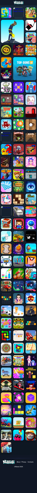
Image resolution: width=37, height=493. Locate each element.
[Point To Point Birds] (6, 199)
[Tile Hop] (6, 236)
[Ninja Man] (30, 25)
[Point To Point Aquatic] (6, 124)
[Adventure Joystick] (18, 422)
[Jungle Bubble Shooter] (18, 186)
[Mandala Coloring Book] (6, 348)
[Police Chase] (6, 435)
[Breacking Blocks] (18, 410)
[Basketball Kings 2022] (18, 248)
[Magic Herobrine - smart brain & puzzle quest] (30, 373)
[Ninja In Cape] (30, 310)
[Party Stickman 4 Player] (18, 261)
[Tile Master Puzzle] (6, 248)
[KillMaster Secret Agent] (30, 37)
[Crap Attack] (18, 149)
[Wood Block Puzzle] (18, 199)
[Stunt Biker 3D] (6, 360)
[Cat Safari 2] (30, 199)
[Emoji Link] (6, 335)
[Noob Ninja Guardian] (6, 174)
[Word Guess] (30, 323)
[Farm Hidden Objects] (30, 12)
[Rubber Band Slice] (6, 397)
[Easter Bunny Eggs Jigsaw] (18, 112)
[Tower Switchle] (30, 87)
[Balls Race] (6, 211)
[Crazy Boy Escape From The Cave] (18, 137)
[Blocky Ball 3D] (30, 124)
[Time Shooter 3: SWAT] (30, 273)
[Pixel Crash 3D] (30, 335)
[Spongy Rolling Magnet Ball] (18, 397)
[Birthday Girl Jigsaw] (30, 422)
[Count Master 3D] (6, 447)
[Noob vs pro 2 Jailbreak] (30, 261)
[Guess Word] (6, 298)
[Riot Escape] (6, 149)
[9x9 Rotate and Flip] (18, 99)
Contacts (30, 462)
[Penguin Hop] (6, 261)
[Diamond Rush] (6, 186)
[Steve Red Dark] (6, 99)
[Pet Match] (18, 335)
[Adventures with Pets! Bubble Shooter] (30, 211)
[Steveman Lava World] (30, 112)
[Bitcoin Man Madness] (6, 161)
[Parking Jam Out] (6, 373)
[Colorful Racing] (18, 236)
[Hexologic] (6, 410)
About (18, 462)
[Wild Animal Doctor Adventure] (18, 161)
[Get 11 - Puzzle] (18, 87)
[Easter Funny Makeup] (30, 161)
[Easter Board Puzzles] (18, 360)
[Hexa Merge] (18, 124)
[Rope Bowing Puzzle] (18, 286)
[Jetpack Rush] (30, 223)
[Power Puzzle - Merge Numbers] (30, 397)
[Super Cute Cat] (30, 236)
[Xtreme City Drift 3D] (6, 286)
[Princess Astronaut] (30, 360)
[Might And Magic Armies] (18, 12)
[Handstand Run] (12, 31)
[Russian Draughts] (6, 385)
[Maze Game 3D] (30, 137)
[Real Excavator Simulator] (30, 410)
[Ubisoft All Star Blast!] (6, 137)
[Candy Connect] (6, 12)
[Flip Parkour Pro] (18, 273)
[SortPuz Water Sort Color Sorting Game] (6, 273)
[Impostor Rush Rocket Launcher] (30, 174)
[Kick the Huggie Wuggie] (30, 385)
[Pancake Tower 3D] (18, 310)
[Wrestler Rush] (30, 298)
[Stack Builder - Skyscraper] (6, 223)
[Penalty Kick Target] (6, 310)
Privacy (23, 462)
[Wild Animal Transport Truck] (18, 211)
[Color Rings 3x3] (6, 50)
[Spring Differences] (18, 323)
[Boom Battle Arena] (18, 174)
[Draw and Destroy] (18, 435)
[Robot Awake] (30, 186)
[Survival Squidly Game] (6, 87)
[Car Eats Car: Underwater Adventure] (6, 422)
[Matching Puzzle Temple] (6, 112)
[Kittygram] (30, 50)
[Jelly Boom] (6, 323)
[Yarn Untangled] (30, 99)
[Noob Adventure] (18, 223)
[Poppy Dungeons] (30, 149)
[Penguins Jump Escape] (30, 248)
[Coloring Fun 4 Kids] (18, 348)
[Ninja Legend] (30, 286)
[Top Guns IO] (24, 68)
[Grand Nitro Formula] (18, 385)
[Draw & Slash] (18, 373)
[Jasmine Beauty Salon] (18, 298)
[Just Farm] (30, 435)
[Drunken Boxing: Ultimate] (6, 62)
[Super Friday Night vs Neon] (6, 74)
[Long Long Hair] (30, 348)
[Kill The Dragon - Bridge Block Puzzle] (18, 50)
